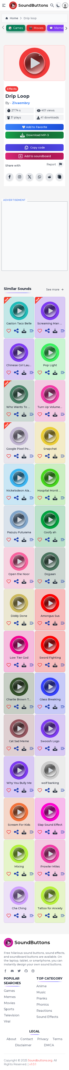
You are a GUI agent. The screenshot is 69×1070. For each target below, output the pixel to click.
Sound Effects (47, 1017)
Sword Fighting (50, 657)
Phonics (42, 1004)
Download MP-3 (37, 135)
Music (41, 992)
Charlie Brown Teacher (22, 699)
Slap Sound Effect (50, 824)
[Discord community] (12, 970)
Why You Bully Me (19, 783)
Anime (41, 986)
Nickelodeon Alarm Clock (23, 490)
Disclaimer (23, 1045)
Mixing (19, 866)
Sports (9, 1009)
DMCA (49, 1045)
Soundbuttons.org (40, 1060)
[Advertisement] (34, 236)
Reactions (44, 1011)
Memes (10, 997)
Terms (57, 1039)
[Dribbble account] (32, 970)
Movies (9, 1003)
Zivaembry (21, 103)
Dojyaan (50, 574)
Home (14, 18)
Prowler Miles (50, 866)
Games (9, 991)
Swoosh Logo (50, 741)
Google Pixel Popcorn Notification (30, 448)
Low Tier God (19, 657)
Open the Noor (19, 574)
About (11, 1039)
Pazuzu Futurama (19, 532)
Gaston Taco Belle (19, 323)
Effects (12, 89)
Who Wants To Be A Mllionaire (27, 407)
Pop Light (50, 365)
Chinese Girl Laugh (19, 365)
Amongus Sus (50, 616)
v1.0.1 (32, 1064)
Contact (26, 1039)
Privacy (42, 1039)
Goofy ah (50, 532)
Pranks (41, 998)
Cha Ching (19, 908)
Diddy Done (19, 616)
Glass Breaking (50, 699)
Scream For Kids (19, 824)
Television (11, 1015)
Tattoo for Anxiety (50, 908)
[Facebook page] (5, 970)
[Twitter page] (19, 970)
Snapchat (50, 448)
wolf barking (50, 783)
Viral (7, 1021)
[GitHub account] (26, 970)
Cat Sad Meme (19, 741)
